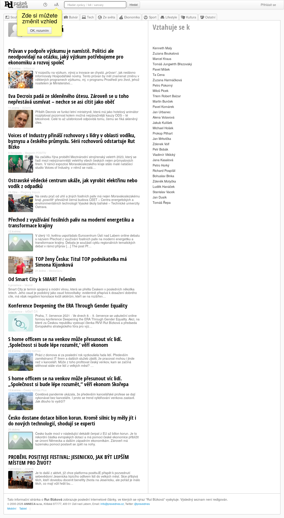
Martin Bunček (163, 101)
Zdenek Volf (161, 144)
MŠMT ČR (31, 311)
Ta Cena (159, 74)
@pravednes (142, 504)
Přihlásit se (268, 4)
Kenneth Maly (162, 48)
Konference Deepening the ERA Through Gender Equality (67, 305)
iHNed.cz (29, 68)
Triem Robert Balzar (167, 96)
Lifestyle (171, 17)
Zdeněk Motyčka (164, 181)
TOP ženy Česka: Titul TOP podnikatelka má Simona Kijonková (81, 261)
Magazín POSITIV (35, 153)
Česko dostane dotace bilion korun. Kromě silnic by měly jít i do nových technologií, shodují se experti (72, 420)
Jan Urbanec (162, 112)
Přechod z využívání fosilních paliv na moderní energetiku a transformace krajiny (71, 222)
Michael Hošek (163, 128)
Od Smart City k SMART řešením (42, 279)
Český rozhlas (32, 351)
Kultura (191, 17)
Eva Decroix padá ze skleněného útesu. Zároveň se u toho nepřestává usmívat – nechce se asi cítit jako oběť (68, 98)
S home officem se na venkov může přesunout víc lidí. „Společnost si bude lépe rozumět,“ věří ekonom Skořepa (68, 381)
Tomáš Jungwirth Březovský (172, 64)
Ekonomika (132, 17)
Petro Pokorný (163, 85)
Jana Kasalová (163, 160)
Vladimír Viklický (164, 154)
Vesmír (28, 285)
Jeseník (29, 468)
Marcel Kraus (162, 58)
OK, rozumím (39, 30)
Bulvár (73, 17)
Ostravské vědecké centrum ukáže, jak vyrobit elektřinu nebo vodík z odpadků (72, 183)
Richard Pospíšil (164, 170)
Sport (152, 17)
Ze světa (109, 17)
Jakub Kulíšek (162, 122)
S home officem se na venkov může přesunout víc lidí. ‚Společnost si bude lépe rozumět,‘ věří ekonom (65, 341)
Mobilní (11, 508)
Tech (90, 17)
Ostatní (210, 17)
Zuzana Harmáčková (167, 80)
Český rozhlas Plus (35, 390)
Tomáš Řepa (162, 202)
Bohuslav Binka (163, 176)
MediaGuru (55, 270)
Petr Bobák (160, 149)
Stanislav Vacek (164, 192)
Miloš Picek (160, 90)
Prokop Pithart (163, 133)
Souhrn (15, 17)
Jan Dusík (160, 197)
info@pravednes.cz (112, 504)
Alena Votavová (163, 117)
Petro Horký (161, 165)
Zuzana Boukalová (166, 53)
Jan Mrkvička (162, 138)
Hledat (134, 4)
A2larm (26, 107)
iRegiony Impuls (30, 192)
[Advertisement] (214, 237)
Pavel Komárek (163, 106)
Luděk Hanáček (164, 186)
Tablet (23, 508)
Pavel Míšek (161, 69)
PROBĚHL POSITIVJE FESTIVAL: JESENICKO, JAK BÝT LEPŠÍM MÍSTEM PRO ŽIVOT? (68, 459)
